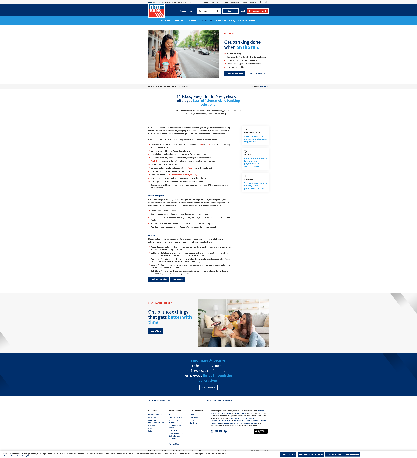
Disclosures (173, 430)
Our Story (193, 423)
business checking (224, 421)
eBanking (175, 86)
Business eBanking (155, 415)
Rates (244, 2)
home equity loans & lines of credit (233, 423)
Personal (179, 20)
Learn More (156, 331)
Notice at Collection (176, 433)
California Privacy (175, 417)
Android (199, 145)
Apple (207, 145)
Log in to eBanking (235, 73)
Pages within (259, 86)
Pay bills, (154, 161)
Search (264, 2)
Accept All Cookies (288, 454)
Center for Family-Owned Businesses (236, 20)
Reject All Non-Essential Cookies (311, 454)
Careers (215, 2)
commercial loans (251, 423)
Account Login (186, 11)
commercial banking (224, 413)
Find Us (192, 420)
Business (165, 20)
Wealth (192, 20)
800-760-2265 (163, 400)
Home (150, 86)
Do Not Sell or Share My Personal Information (342, 454)
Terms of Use (174, 444)
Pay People (188, 168)
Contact (224, 2)
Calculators (152, 417)
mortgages (256, 421)
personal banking (241, 413)
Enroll (242, 11)
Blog (170, 415)
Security (253, 2)
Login (230, 11)
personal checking (235, 418)
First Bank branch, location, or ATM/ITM (184, 175)
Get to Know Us (208, 388)
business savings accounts (242, 421)
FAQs (150, 428)
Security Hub (173, 441)
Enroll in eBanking (257, 73)
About (206, 2)
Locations (235, 2)
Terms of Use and (10, 456)
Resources (206, 20)
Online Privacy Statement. (26, 456)
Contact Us (178, 279)
